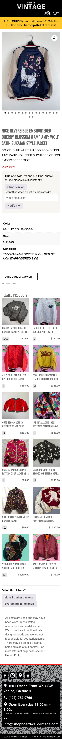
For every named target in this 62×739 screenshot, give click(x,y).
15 (53, 113)
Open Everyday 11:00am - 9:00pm (30, 708)
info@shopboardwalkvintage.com (31, 723)
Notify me (13, 205)
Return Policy (13, 655)
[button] (54, 38)
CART (56, 13)
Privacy (56, 736)
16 (57, 113)
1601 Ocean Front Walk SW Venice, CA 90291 (28, 688)
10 (36, 113)
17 (29, 117)
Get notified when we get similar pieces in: (28, 192)
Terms (49, 736)
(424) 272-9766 (19, 697)
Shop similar (15, 187)
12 (43, 113)
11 (39, 113)
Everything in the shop (19, 604)
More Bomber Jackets (20, 276)
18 (32, 117)
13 (46, 113)
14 (50, 113)
